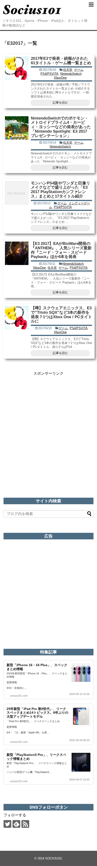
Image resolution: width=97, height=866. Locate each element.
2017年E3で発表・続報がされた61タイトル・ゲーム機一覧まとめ (61, 60)
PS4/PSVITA (49, 73)
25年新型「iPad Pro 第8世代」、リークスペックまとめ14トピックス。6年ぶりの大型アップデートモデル (37, 713)
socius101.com (19, 695)
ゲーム (78, 69)
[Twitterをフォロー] (7, 824)
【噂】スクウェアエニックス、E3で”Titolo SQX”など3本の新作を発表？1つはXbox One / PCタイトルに (61, 314)
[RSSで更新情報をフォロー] (25, 824)
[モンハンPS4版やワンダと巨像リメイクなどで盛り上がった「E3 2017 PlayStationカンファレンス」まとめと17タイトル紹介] (16, 193)
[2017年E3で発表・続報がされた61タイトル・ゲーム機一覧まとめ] (16, 68)
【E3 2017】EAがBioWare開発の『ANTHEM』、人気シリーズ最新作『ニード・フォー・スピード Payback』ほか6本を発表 (61, 250)
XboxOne (60, 77)
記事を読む (60, 102)
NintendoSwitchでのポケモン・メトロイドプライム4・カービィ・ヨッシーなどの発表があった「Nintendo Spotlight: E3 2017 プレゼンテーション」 (61, 127)
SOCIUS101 (53, 858)
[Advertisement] (48, 424)
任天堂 (67, 69)
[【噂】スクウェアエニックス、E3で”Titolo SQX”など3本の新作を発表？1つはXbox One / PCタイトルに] (16, 317)
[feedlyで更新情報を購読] (16, 824)
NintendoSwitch (70, 73)
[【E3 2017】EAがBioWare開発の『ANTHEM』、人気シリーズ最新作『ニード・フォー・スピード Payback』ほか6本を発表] (16, 253)
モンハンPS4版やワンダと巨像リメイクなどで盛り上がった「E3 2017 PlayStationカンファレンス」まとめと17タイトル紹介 (60, 189)
